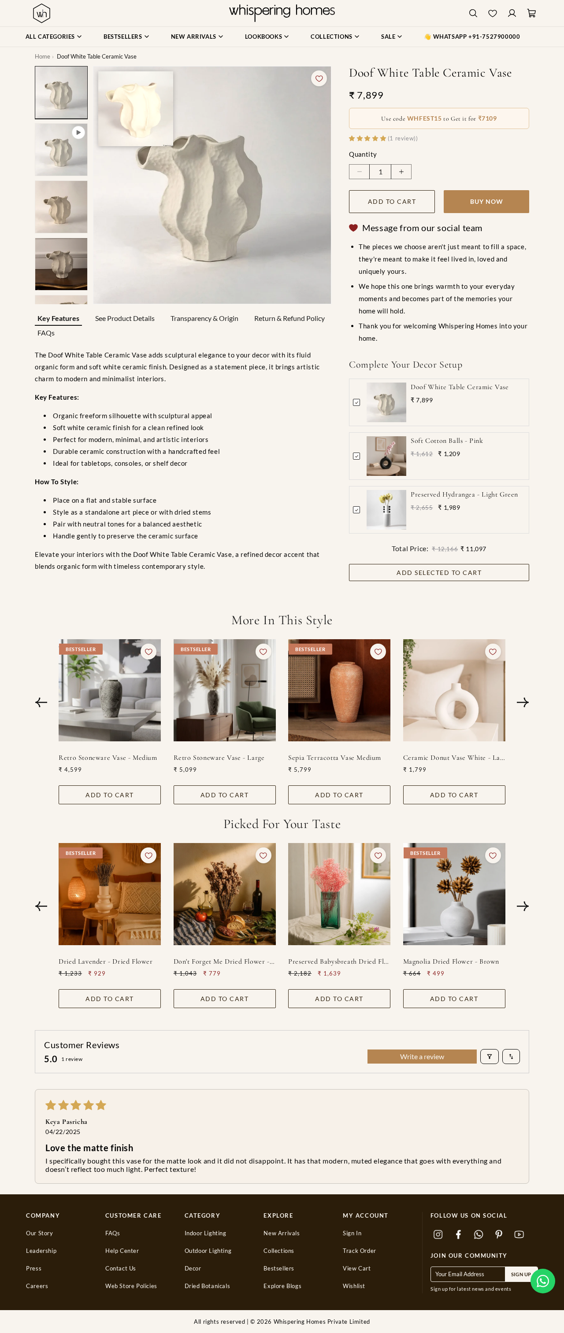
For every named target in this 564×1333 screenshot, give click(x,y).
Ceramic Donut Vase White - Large (454, 757)
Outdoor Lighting (208, 1251)
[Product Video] (61, 149)
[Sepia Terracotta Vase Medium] (339, 690)
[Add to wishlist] (319, 78)
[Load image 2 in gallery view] (61, 206)
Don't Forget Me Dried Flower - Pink (225, 961)
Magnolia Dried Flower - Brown (451, 961)
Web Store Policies (131, 1286)
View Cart (357, 1268)
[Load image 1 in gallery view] (61, 92)
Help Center (122, 1251)
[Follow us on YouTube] (519, 1234)
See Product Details (125, 318)
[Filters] (489, 1056)
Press (33, 1268)
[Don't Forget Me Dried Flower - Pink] (225, 894)
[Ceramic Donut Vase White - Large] (454, 690)
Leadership (41, 1251)
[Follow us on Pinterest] (499, 1234)
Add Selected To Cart (439, 572)
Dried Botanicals (207, 1286)
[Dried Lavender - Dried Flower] (110, 894)
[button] (543, 1281)
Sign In (352, 1233)
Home (42, 56)
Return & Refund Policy (289, 318)
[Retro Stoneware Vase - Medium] (110, 690)
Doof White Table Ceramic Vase (459, 387)
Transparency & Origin (204, 318)
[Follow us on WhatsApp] (479, 1234)
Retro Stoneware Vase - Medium (108, 757)
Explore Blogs (282, 1286)
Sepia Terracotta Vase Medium (334, 757)
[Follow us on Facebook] (459, 1234)
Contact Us (120, 1268)
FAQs (46, 332)
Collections (278, 1251)
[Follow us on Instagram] (438, 1234)
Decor (193, 1268)
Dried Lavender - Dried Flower (105, 961)
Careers (37, 1286)
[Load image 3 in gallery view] (61, 264)
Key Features (58, 318)
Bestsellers (278, 1268)
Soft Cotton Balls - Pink (447, 440)
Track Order (359, 1251)
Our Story (39, 1233)
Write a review (422, 1056)
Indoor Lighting (205, 1233)
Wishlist (354, 1286)
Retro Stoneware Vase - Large (219, 757)
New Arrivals (281, 1233)
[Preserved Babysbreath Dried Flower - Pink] (339, 894)
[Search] (473, 13)
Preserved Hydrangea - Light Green (464, 494)
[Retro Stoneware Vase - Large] (225, 690)
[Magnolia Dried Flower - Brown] (454, 894)
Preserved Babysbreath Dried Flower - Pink (339, 961)
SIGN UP (521, 1274)
